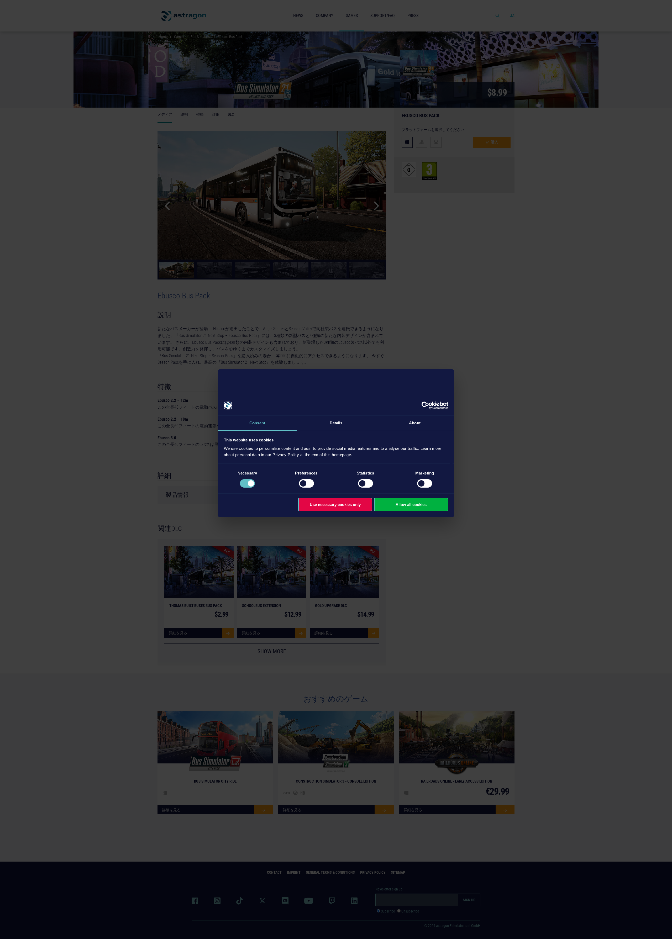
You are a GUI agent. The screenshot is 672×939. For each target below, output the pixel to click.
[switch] (306, 483)
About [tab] (415, 423)
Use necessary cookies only (335, 504)
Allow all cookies (411, 504)
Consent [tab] (257, 423)
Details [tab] (336, 423)
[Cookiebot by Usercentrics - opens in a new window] (425, 405)
